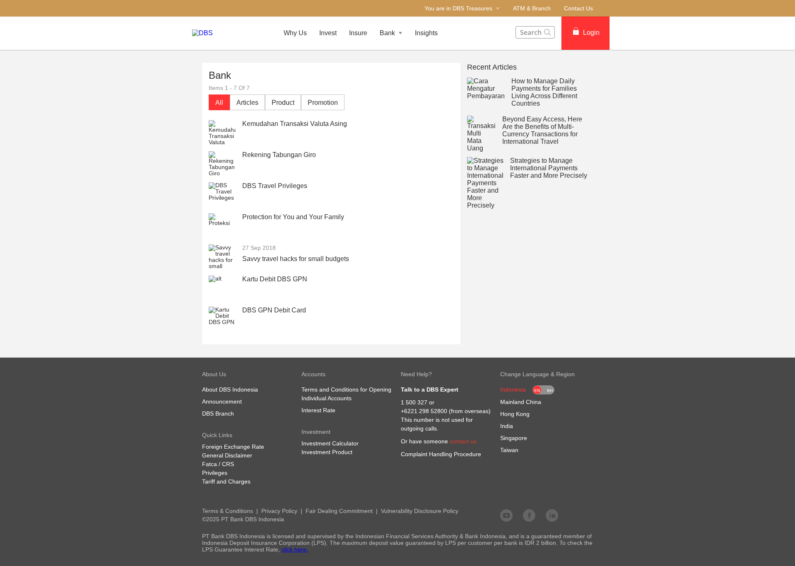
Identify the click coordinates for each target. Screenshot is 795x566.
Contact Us (578, 8)
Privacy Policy (279, 511)
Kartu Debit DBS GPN (274, 279)
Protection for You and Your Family (293, 216)
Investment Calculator (330, 443)
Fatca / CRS (218, 464)
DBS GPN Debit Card (274, 310)
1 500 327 (414, 402)
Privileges (214, 472)
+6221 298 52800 (424, 411)
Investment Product (326, 452)
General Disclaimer (227, 455)
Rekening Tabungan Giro (279, 154)
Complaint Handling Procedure (441, 454)
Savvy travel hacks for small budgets (295, 258)
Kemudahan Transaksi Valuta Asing (294, 123)
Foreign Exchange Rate (233, 446)
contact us (463, 441)
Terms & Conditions (227, 511)
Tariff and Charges (226, 481)
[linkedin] (552, 515)
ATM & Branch (532, 8)
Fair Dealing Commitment (339, 511)
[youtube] (506, 515)
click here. (295, 549)
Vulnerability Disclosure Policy (419, 511)
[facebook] (529, 515)
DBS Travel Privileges (274, 185)
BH (550, 390)
